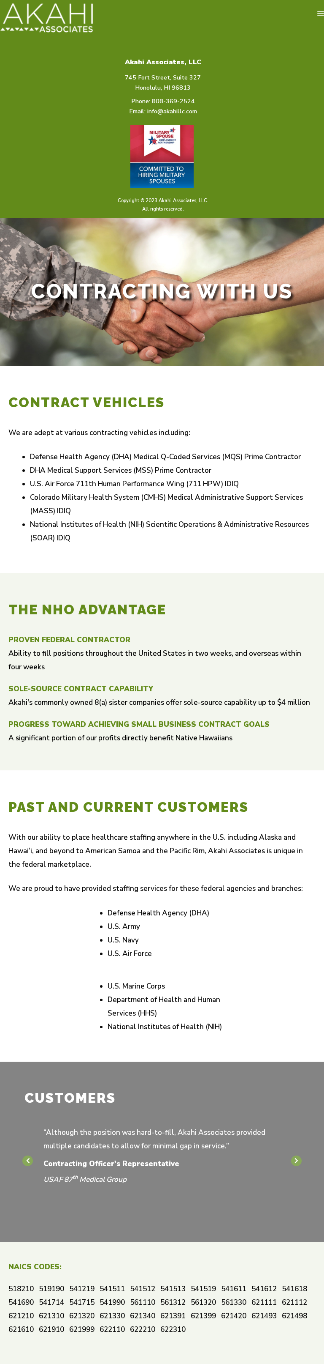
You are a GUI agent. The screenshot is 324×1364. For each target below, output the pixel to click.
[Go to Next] (296, 1160)
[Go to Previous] (27, 1160)
